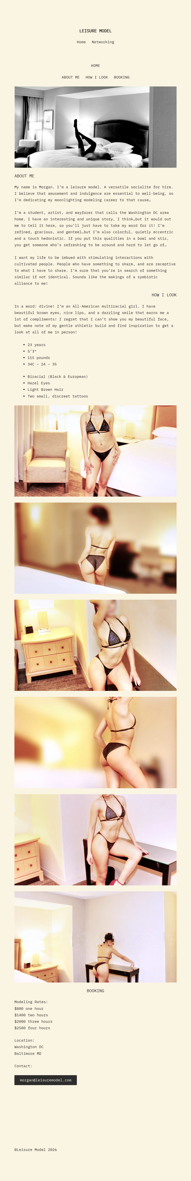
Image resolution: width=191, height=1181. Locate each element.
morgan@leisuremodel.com (45, 1080)
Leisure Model (95, 31)
